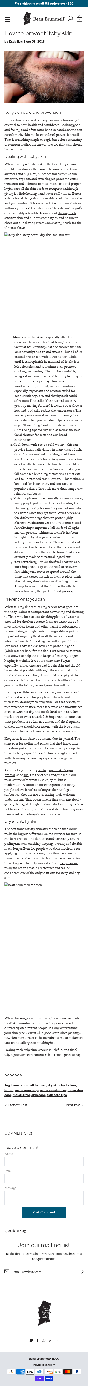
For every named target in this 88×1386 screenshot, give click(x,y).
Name (8, 1153)
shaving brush (61, 222)
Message (10, 1188)
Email (8, 1171)
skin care (38, 1095)
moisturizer (73, 707)
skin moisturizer (36, 376)
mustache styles (46, 218)
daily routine (69, 863)
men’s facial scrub (53, 711)
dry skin (54, 1085)
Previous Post (17, 1105)
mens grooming (26, 1090)
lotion (8, 1090)
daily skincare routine (58, 386)
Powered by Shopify (44, 1364)
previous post (67, 731)
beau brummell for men (28, 1085)
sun (26, 775)
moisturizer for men (63, 833)
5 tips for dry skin (42, 430)
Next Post (73, 1105)
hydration (68, 1085)
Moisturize (21, 337)
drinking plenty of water (58, 616)
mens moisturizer (53, 1090)
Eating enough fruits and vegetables (40, 631)
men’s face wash (47, 707)
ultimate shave (14, 227)
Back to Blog (17, 1230)
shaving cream (35, 222)
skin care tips (57, 1095)
